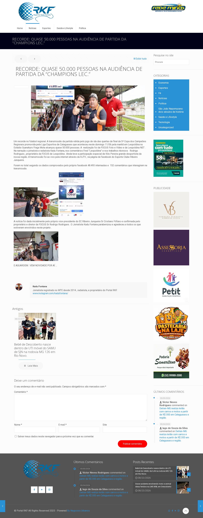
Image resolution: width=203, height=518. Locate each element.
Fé (159, 93)
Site (105, 424)
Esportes (163, 88)
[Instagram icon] (178, 510)
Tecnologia (164, 122)
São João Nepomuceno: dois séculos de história (171, 110)
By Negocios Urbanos (78, 510)
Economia (163, 82)
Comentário (21, 392)
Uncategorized (166, 127)
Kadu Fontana (40, 286)
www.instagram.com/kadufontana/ (50, 293)
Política (162, 103)
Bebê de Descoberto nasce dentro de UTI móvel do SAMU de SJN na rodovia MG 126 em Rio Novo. (35, 350)
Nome (18, 424)
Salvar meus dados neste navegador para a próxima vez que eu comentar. (56, 436)
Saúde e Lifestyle (167, 117)
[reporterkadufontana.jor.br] (37, 12)
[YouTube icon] (175, 510)
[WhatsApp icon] (169, 510)
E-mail (62, 424)
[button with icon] (34, 489)
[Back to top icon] (186, 511)
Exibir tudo (141, 58)
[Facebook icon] (172, 510)
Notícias (162, 98)
